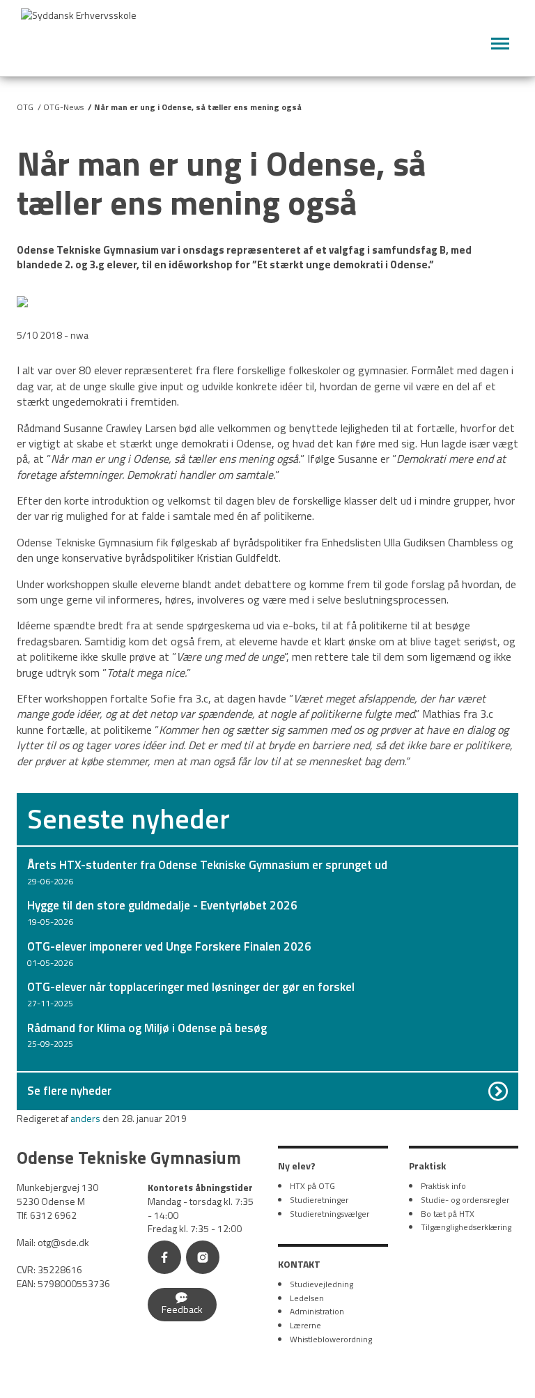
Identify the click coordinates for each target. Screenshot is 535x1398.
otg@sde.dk (63, 1242)
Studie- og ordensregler (465, 1199)
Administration (317, 1311)
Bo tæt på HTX (447, 1213)
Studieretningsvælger (329, 1213)
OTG (25, 107)
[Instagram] (205, 1259)
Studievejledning (321, 1284)
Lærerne (305, 1325)
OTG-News (63, 107)
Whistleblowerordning (331, 1339)
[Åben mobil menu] (500, 43)
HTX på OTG (312, 1185)
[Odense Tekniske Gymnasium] (90, 33)
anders (85, 1118)
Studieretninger (319, 1199)
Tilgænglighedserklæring (466, 1227)
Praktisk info (443, 1185)
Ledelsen (307, 1298)
